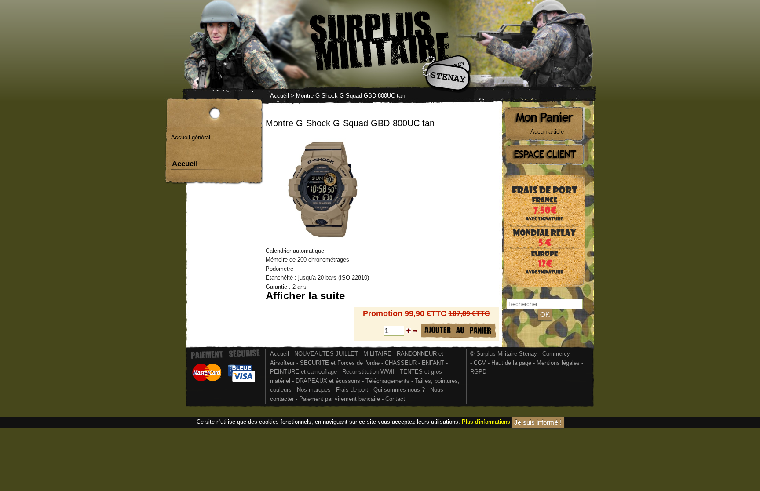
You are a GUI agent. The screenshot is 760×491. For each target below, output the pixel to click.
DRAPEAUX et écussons (328, 381)
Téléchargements (387, 381)
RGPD (478, 371)
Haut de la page (511, 363)
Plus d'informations (486, 422)
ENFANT (433, 363)
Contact (395, 399)
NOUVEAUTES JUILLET (326, 353)
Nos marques (314, 389)
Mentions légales (558, 363)
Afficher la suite (305, 296)
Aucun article (547, 131)
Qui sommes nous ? (400, 389)
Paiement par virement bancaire (339, 399)
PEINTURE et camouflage (303, 371)
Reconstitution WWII (368, 371)
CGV (480, 363)
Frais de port (353, 389)
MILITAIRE (377, 353)
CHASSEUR (401, 363)
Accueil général (190, 137)
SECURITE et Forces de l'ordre (340, 363)
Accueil (279, 95)
